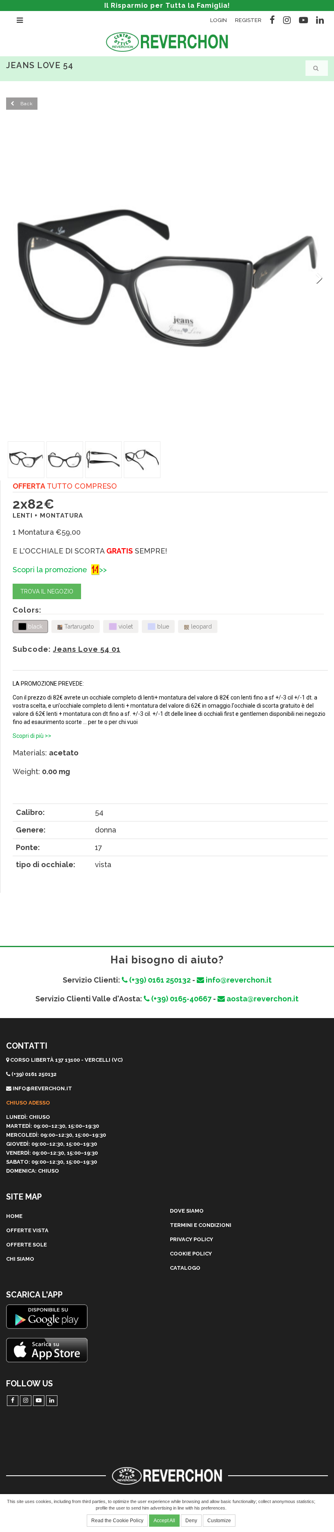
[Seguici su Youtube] (303, 18)
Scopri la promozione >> (60, 569)
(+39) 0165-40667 (180, 998)
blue (162, 626)
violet (125, 626)
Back (26, 103)
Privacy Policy (191, 1239)
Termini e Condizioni (200, 1225)
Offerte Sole (26, 1245)
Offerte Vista (27, 1230)
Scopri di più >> (32, 736)
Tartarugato (78, 626)
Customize (219, 1520)
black (34, 626)
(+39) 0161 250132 (159, 980)
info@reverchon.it (238, 980)
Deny (191, 1520)
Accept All (164, 1520)
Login (218, 20)
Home (14, 1216)
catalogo (185, 1268)
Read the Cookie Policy (117, 1520)
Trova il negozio (46, 591)
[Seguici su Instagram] (287, 18)
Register (248, 20)
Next (316, 278)
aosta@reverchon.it (262, 998)
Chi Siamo (20, 1259)
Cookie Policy (191, 1254)
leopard (200, 626)
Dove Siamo (187, 1211)
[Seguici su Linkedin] (320, 18)
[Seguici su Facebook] (272, 18)
